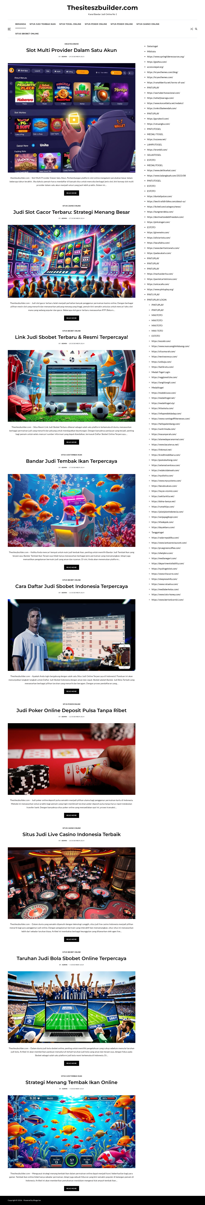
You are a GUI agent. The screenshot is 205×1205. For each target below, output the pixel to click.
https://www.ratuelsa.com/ (165, 584)
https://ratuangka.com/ (158, 123)
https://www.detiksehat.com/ (161, 170)
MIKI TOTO (157, 330)
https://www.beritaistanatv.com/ (163, 248)
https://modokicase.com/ (164, 392)
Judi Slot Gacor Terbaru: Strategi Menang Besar (71, 212)
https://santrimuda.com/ (164, 429)
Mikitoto (151, 51)
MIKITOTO (157, 315)
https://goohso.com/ (157, 61)
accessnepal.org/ (155, 67)
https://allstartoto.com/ (158, 237)
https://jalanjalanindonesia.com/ (168, 511)
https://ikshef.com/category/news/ (164, 206)
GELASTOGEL (154, 155)
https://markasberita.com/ (160, 273)
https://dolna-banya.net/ (164, 501)
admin (64, 56)
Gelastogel (152, 46)
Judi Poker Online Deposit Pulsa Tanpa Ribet (72, 710)
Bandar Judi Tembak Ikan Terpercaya (71, 461)
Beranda (20, 24)
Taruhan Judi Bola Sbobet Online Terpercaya (71, 958)
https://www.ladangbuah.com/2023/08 (166, 175)
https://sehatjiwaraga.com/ (160, 98)
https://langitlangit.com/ (164, 382)
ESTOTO (151, 160)
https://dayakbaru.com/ (163, 527)
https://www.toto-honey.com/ (166, 594)
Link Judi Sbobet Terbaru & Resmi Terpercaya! (71, 337)
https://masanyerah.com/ (164, 434)
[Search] (196, 29)
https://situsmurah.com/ (163, 351)
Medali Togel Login (161, 372)
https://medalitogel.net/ (163, 398)
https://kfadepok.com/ (163, 522)
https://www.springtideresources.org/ (165, 56)
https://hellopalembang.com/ (166, 423)
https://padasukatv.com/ (159, 253)
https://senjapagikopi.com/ (165, 517)
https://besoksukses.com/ (164, 486)
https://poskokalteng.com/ (165, 460)
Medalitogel (158, 387)
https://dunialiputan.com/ (159, 196)
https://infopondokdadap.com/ (166, 413)
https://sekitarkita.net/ (163, 496)
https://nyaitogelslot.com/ (164, 568)
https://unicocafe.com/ (158, 284)
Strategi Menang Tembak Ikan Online (72, 1082)
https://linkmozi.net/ (162, 449)
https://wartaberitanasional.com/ (163, 92)
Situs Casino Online (147, 24)
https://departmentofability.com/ (168, 563)
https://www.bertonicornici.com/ (168, 599)
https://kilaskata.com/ (163, 408)
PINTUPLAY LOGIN (156, 299)
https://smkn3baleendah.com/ (162, 108)
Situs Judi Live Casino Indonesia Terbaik (72, 834)
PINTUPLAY (153, 87)
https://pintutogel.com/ (158, 222)
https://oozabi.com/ (161, 341)
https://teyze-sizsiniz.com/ (165, 491)
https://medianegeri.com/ (164, 558)
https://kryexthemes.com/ (160, 77)
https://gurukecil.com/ (158, 118)
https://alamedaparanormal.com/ (168, 439)
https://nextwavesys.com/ (164, 356)
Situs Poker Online (96, 24)
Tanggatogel (158, 532)
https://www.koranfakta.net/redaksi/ (165, 103)
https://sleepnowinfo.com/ (164, 579)
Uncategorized (72, 44)
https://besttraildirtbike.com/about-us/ (166, 201)
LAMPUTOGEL (154, 144)
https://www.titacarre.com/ (165, 573)
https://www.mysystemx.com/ (166, 480)
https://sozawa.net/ (156, 139)
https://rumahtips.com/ (163, 506)
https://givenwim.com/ (158, 232)
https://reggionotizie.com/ (164, 377)
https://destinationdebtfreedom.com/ (165, 217)
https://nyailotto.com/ (162, 475)
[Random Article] (191, 29)
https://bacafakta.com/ (158, 242)
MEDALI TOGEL (155, 134)
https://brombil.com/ (157, 149)
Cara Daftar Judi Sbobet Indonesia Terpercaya (71, 586)
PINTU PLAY (153, 294)
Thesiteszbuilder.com (102, 7)
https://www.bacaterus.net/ (165, 444)
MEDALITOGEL (155, 165)
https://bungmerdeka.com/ (160, 211)
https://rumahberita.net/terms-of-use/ (166, 82)
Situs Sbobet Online (27, 33)
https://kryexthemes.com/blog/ (162, 72)
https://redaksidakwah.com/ (165, 470)
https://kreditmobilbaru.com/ (166, 454)
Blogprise (37, 1200)
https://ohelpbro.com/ (162, 553)
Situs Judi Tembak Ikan (43, 24)
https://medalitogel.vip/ (163, 403)
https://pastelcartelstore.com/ (162, 279)
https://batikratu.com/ (163, 366)
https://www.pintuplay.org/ (160, 289)
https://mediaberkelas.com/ (165, 589)
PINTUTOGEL (154, 129)
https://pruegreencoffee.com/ (166, 548)
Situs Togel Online (70, 24)
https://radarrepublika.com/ (165, 537)
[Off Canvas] (9, 29)
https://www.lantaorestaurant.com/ (169, 542)
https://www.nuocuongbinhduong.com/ (171, 346)
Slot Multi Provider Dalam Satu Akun (71, 50)
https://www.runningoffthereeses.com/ (171, 418)
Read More (71, 193)
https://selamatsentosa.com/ (166, 465)
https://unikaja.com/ (162, 361)
